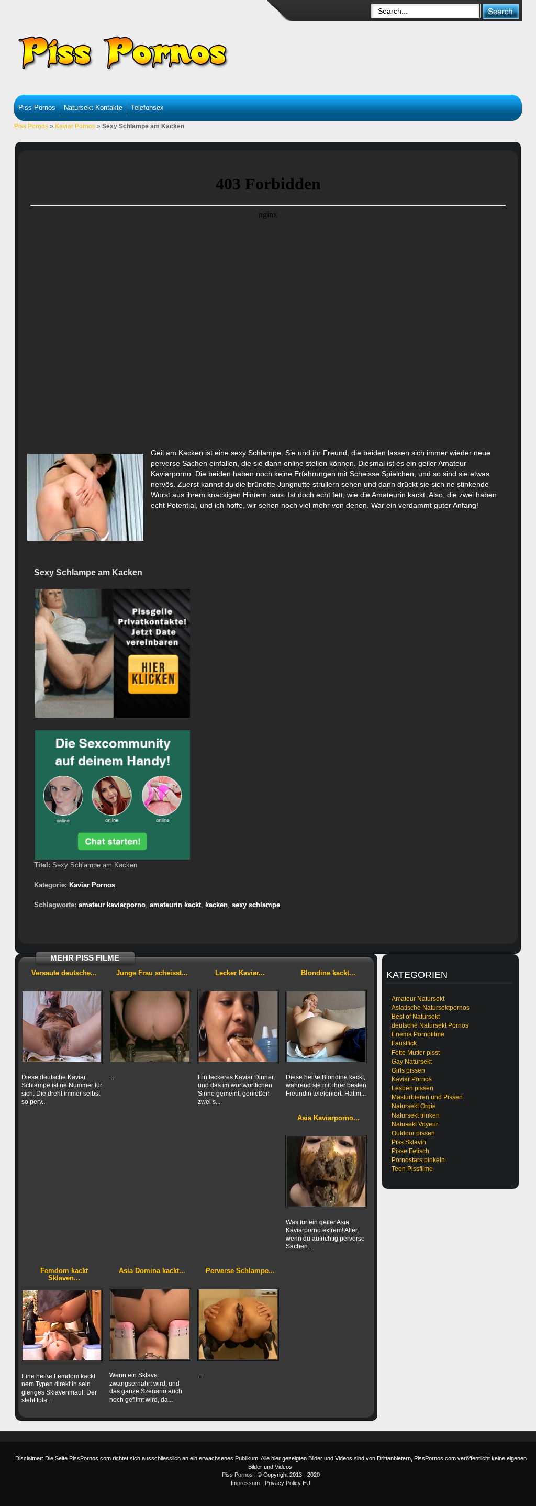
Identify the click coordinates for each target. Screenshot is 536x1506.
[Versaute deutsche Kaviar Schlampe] (62, 1026)
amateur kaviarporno (112, 905)
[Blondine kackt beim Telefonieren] (326, 1026)
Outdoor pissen (413, 1133)
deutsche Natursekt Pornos (430, 1025)
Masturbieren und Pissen (427, 1097)
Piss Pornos (36, 107)
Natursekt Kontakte (93, 107)
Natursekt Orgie (414, 1106)
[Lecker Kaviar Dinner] (238, 1026)
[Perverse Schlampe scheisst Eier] (238, 1324)
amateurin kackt (175, 905)
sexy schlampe (256, 905)
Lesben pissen (412, 1088)
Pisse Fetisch (410, 1151)
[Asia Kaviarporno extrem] (326, 1171)
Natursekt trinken (416, 1115)
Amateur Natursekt (418, 998)
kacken (216, 905)
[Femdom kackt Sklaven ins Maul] (62, 1325)
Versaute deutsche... (64, 973)
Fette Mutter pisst (416, 1052)
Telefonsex (147, 107)
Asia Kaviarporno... (328, 1118)
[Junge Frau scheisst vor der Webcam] (150, 1026)
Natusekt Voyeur (415, 1124)
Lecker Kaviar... (240, 973)
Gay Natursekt (412, 1061)
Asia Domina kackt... (152, 1271)
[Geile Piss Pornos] (166, 52)
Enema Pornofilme (418, 1034)
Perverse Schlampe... (240, 1271)
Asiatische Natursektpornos (431, 1007)
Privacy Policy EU (287, 1483)
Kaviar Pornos (75, 126)
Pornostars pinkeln (418, 1160)
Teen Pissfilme (412, 1169)
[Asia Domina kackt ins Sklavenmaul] (150, 1324)
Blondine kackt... (328, 973)
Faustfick (404, 1043)
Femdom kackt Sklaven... (64, 1274)
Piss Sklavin (409, 1142)
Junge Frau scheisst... (152, 973)
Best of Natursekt (416, 1016)
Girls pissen (408, 1070)
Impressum (245, 1483)
